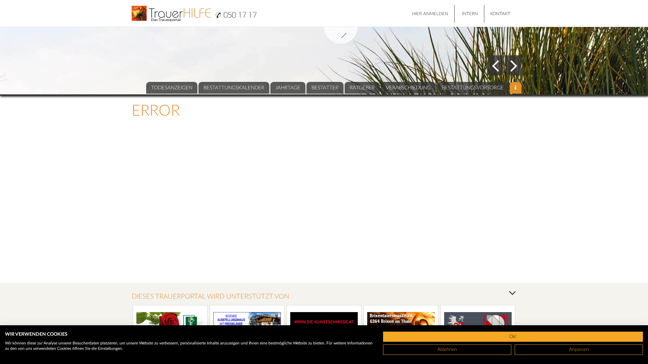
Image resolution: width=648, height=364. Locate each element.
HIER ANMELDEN (430, 14)
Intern (470, 14)
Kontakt (500, 14)
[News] (515, 88)
